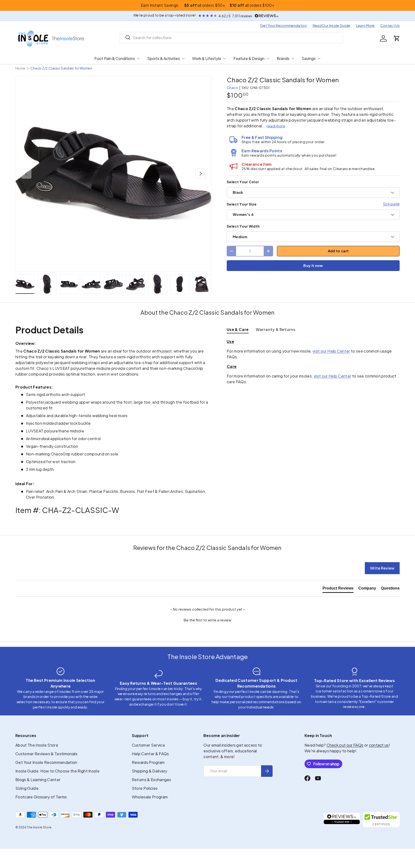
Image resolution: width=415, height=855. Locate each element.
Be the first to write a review (207, 620)
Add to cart (338, 251)
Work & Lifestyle (206, 58)
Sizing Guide (26, 788)
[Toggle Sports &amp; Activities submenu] (183, 58)
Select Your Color (243, 182)
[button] (396, 38)
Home (20, 68)
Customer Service (148, 745)
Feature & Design (248, 58)
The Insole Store (39, 827)
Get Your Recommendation (283, 25)
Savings (309, 58)
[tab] (238, 329)
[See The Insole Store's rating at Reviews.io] (342, 819)
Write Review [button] (382, 568)
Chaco (232, 87)
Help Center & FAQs (150, 753)
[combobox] (231, 37)
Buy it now (313, 265)
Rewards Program (148, 762)
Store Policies (145, 788)
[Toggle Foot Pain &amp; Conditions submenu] (138, 58)
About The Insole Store (36, 745)
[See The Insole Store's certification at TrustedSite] (381, 819)
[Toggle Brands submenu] (293, 58)
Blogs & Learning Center (37, 779)
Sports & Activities (163, 58)
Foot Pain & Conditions (114, 58)
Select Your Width (243, 226)
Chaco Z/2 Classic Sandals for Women (61, 68)
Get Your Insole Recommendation (46, 762)
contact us (379, 745)
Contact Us (390, 25)
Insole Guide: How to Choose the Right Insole (57, 770)
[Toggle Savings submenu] (319, 58)
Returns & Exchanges (151, 779)
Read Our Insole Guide (331, 25)
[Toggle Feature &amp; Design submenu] (268, 58)
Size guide (391, 204)
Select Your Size (241, 204)
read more (276, 126)
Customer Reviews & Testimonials (46, 753)
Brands (283, 58)
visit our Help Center (331, 351)
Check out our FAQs (345, 745)
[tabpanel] (313, 362)
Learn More (365, 25)
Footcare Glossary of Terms (41, 796)
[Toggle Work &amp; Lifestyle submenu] (224, 58)
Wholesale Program (150, 796)
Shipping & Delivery (149, 770)
